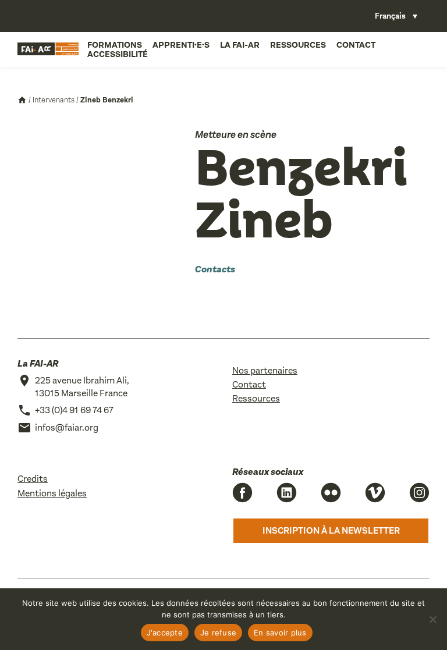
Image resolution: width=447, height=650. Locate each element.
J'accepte (165, 632)
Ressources (298, 45)
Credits (32, 479)
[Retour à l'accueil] (48, 49)
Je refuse (218, 632)
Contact (355, 45)
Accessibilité (117, 54)
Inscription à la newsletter (331, 530)
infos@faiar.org (66, 427)
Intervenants (53, 100)
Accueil (22, 100)
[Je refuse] (432, 619)
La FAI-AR (240, 45)
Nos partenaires (264, 370)
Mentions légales (52, 493)
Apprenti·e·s (181, 45)
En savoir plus (280, 632)
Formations (114, 45)
